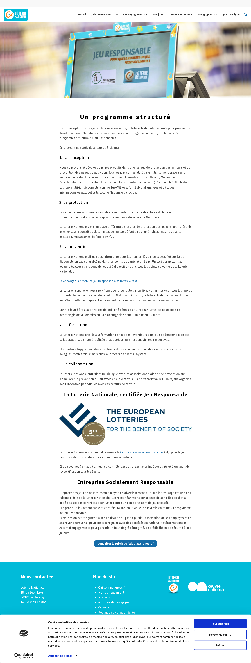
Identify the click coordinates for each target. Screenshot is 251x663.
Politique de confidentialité (116, 612)
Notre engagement (111, 592)
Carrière (104, 607)
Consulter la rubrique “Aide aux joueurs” (126, 543)
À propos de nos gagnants (116, 602)
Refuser (220, 645)
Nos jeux (104, 597)
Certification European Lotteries (142, 452)
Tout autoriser (220, 623)
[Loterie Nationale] (16, 15)
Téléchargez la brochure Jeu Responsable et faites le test (98, 281)
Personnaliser (218, 634)
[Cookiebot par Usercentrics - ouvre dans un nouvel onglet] (24, 656)
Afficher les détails (60, 655)
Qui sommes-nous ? (111, 587)
